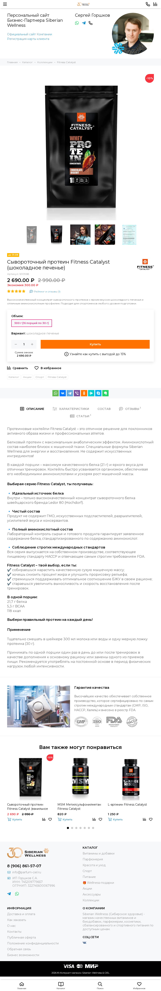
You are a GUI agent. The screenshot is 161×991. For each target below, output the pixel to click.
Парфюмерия (93, 859)
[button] (68, 828)
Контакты (14, 932)
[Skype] (98, 393)
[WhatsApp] (55, 393)
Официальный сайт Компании (29, 34)
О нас (11, 926)
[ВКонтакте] (63, 393)
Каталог (14, 377)
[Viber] (77, 393)
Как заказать (16, 920)
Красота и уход (94, 865)
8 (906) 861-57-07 (24, 866)
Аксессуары (92, 894)
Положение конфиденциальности (33, 943)
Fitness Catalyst (57, 377)
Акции (27, 377)
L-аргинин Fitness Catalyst (127, 804)
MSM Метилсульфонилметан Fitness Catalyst (79, 807)
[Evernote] (105, 393)
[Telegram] (70, 393)
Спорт (39, 377)
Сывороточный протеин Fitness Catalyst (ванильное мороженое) (27, 807)
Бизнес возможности (23, 955)
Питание (89, 877)
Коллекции (91, 900)
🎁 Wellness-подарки (98, 883)
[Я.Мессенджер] (91, 393)
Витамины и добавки (98, 853)
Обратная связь (19, 949)
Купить (95, 344)
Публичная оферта (21, 937)
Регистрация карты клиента (28, 39)
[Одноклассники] (84, 393)
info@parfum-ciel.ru (26, 872)
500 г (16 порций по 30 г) (31, 323)
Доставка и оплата (21, 914)
